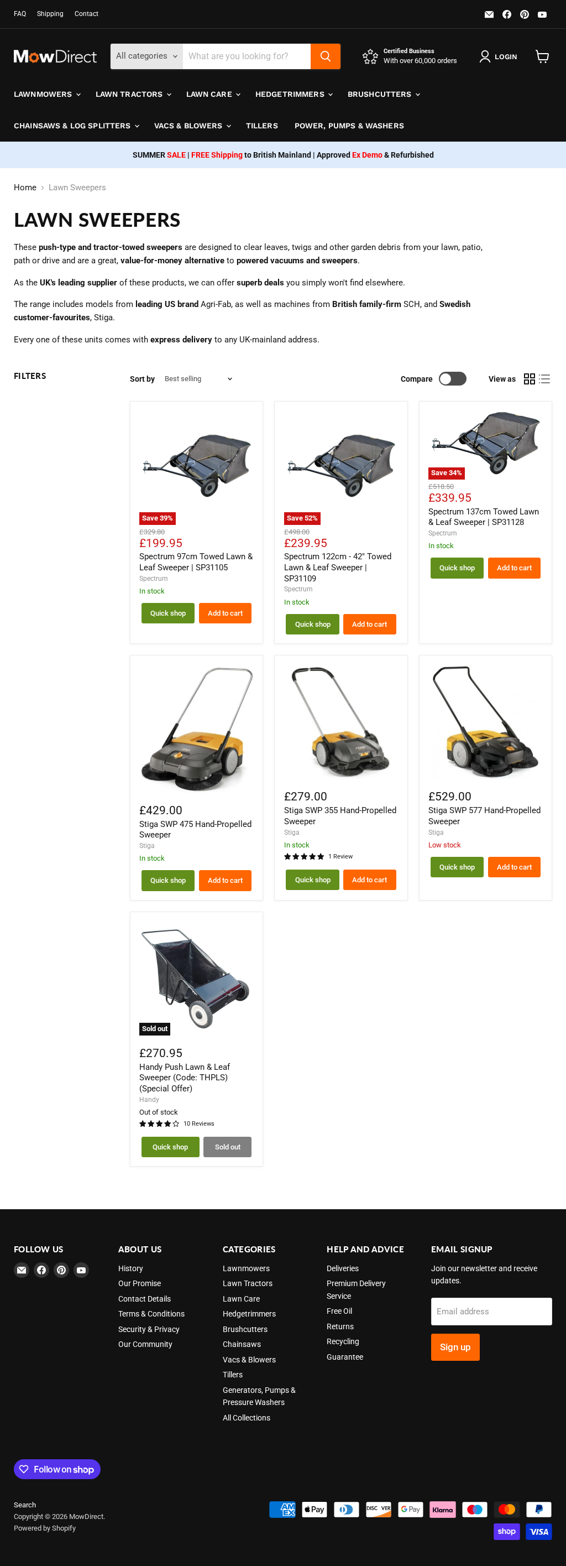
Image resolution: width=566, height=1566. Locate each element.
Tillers (262, 125)
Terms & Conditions (151, 1313)
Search (25, 1505)
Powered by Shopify (45, 1528)
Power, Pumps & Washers (349, 125)
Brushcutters (381, 94)
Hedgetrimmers (291, 94)
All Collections (246, 1417)
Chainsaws (242, 1344)
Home (25, 188)
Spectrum (153, 578)
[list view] (545, 379)
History (130, 1268)
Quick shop (168, 613)
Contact (86, 14)
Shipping (50, 14)
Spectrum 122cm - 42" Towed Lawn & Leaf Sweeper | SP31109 (337, 567)
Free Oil (339, 1311)
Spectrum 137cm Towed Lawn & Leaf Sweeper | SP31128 (483, 517)
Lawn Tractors (130, 94)
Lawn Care (210, 94)
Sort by (142, 378)
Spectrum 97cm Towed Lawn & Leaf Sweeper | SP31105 (196, 562)
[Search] (325, 56)
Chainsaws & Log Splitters (73, 125)
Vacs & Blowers (189, 125)
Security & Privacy (149, 1329)
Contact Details (144, 1298)
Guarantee (345, 1356)
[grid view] (529, 379)
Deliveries (343, 1268)
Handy (149, 1100)
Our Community (145, 1344)
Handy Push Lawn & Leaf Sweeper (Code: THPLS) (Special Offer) (184, 1078)
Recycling (343, 1341)
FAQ (20, 14)
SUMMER (159, 154)
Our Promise (139, 1283)
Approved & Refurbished (375, 154)
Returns (340, 1326)
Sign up (455, 1346)
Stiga (147, 846)
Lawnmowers (44, 94)
